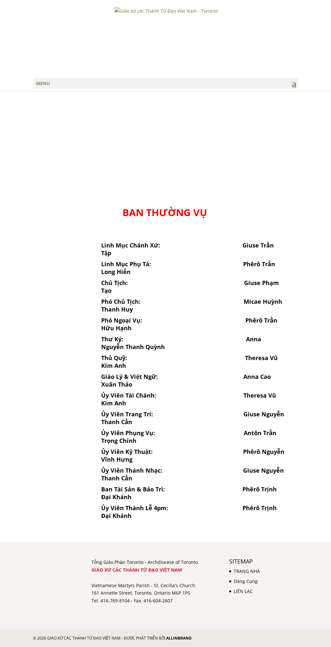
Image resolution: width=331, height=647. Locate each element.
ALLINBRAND (179, 638)
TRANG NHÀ (247, 571)
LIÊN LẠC (243, 591)
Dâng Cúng (246, 581)
